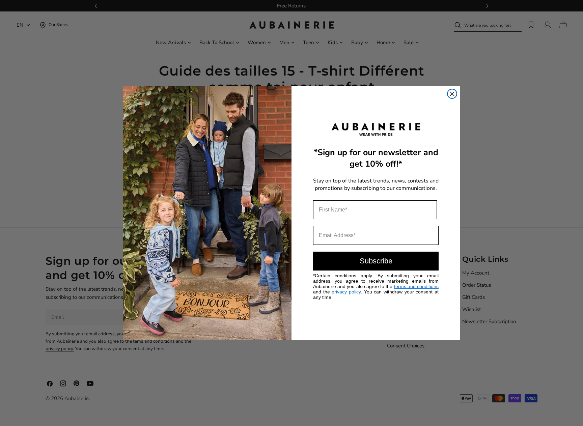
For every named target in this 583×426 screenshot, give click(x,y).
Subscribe (376, 261)
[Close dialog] (452, 93)
